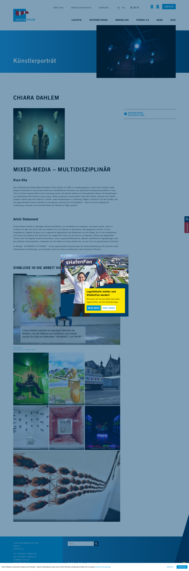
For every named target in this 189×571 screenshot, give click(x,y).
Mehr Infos (93, 308)
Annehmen (182, 567)
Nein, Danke (109, 308)
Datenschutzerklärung (103, 567)
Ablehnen (170, 567)
